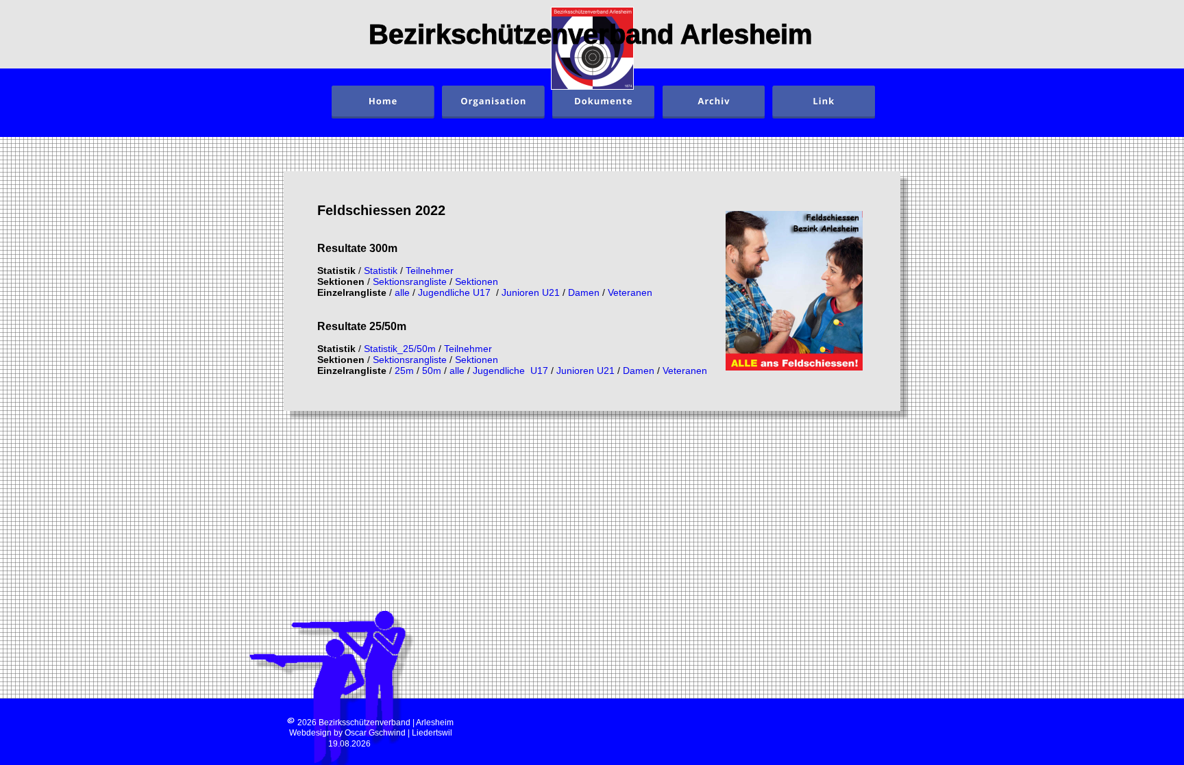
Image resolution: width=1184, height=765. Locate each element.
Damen (585, 292)
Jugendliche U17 (457, 292)
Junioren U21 (532, 292)
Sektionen (476, 281)
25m (406, 370)
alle (403, 292)
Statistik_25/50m (400, 348)
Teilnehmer (430, 270)
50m (433, 370)
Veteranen (630, 292)
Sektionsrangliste (411, 281)
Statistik (382, 270)
